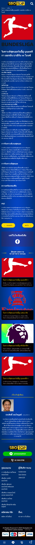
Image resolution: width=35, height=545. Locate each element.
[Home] (16, 3)
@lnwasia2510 (20, 454)
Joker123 (21, 477)
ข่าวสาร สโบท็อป (24, 516)
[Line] (13, 542)
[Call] (22, 542)
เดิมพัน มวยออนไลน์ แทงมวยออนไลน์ (8, 494)
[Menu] (4, 542)
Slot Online (22, 475)
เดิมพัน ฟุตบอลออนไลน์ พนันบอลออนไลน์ (7, 486)
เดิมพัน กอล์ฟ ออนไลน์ (5, 479)
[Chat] (30, 542)
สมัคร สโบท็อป (6, 516)
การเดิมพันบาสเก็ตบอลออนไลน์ (8, 473)
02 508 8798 (19, 460)
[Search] (32, 4)
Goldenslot (22, 472)
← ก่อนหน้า (8, 225)
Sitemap (27, 530)
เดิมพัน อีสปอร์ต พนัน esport (8, 505)
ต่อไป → (28, 225)
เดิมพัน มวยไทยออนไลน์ (6, 500)
